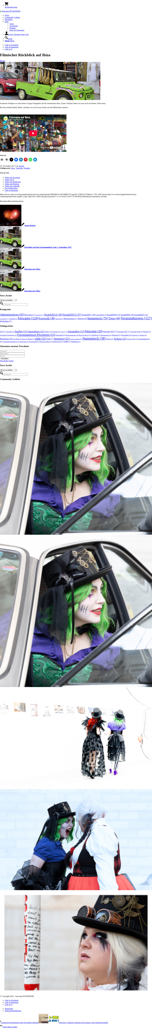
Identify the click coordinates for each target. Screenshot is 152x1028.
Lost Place (95, 335)
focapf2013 (53, 314)
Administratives (12, 314)
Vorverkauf (33, 342)
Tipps (114, 318)
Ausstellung (36, 331)
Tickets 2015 (132, 339)
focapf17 (63, 331)
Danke (48, 332)
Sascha (21, 166)
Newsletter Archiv (7, 361)
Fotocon (147, 332)
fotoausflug (76, 331)
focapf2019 (113, 315)
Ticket (109, 339)
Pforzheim (6, 339)
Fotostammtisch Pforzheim (36, 334)
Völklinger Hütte (45, 342)
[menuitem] (78, 15)
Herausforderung (71, 335)
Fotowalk (47, 318)
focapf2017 (89, 315)
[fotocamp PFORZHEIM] (10, 11)
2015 (3, 332)
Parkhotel (135, 335)
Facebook (55, 332)
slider (50, 339)
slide (40, 338)
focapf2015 (72, 314)
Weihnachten (57, 342)
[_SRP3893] (50, 99)
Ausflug (21, 331)
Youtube (27, 168)
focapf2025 (4, 318)
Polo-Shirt (16, 339)
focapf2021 (127, 315)
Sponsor (62, 338)
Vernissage (24, 342)
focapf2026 (13, 319)
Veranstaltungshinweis (11, 342)
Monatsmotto (71, 318)
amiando (10, 332)
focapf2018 (101, 315)
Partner (143, 335)
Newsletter (126, 335)
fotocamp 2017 (123, 332)
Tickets (120, 338)
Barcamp (29, 315)
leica (87, 335)
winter (67, 341)
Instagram (59, 319)
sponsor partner (76, 339)
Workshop (6, 321)
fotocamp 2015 (110, 331)
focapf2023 (141, 315)
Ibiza (13, 168)
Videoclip (19, 168)
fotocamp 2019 (136, 332)
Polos (24, 339)
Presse (31, 339)
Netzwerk (116, 335)
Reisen (2, 61)
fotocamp (28, 318)
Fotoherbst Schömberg (8, 335)
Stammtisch (97, 318)
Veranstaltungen (136, 318)
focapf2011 (39, 315)
